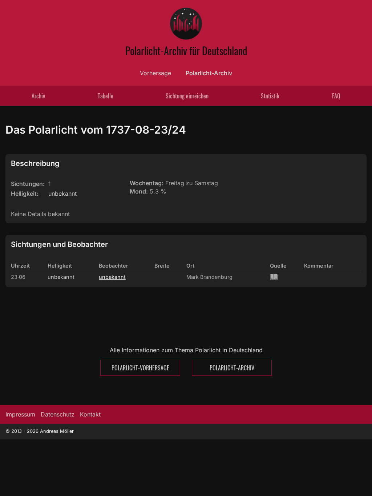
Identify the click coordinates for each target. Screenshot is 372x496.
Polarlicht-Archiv (209, 73)
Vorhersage (155, 73)
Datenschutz (57, 414)
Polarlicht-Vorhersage (140, 367)
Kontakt (90, 414)
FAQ (336, 96)
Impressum (20, 414)
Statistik (270, 96)
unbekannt (112, 277)
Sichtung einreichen (187, 96)
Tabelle (105, 96)
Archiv (38, 96)
